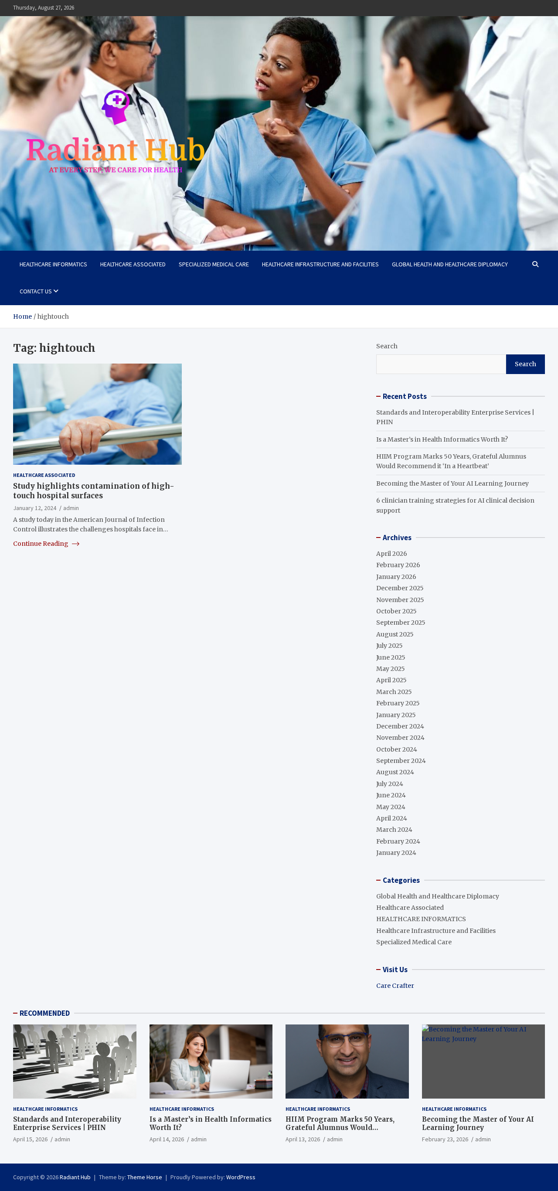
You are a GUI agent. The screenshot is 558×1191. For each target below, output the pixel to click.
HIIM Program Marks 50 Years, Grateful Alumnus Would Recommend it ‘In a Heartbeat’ (340, 1127)
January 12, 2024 (34, 508)
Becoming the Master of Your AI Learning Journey (452, 483)
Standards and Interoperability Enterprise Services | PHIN (67, 1123)
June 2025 (390, 657)
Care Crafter (395, 986)
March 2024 (394, 830)
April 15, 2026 (30, 1139)
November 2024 (400, 738)
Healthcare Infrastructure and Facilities (320, 264)
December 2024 (400, 726)
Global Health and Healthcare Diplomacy (450, 264)
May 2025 (390, 669)
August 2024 (395, 772)
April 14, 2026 (167, 1139)
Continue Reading (41, 544)
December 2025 (400, 588)
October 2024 (396, 749)
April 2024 (391, 818)
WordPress (240, 1177)
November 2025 (400, 600)
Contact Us (36, 291)
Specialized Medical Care (214, 264)
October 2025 (396, 611)
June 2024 (391, 795)
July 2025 (389, 646)
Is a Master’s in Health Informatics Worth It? (442, 439)
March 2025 (394, 692)
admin (71, 508)
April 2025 (391, 680)
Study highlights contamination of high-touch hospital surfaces (93, 490)
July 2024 (389, 784)
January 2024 (396, 853)
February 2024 (398, 841)
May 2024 (390, 807)
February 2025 (398, 703)
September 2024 (401, 761)
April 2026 (391, 554)
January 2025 (396, 715)
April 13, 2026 (303, 1139)
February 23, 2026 (445, 1139)
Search (387, 346)
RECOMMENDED (45, 1013)
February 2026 (398, 565)
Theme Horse (144, 1177)
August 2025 (395, 634)
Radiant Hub (75, 1177)
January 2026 (396, 577)
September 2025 (400, 622)
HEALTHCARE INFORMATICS (53, 264)
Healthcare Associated (133, 264)
